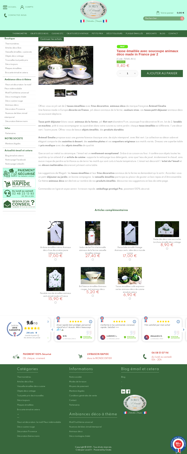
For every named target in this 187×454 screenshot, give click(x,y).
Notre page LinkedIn (14, 164)
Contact (173, 33)
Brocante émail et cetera (16, 73)
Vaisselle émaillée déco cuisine (31, 386)
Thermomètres (12, 44)
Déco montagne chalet (15, 97)
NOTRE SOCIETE (14, 139)
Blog (162, 33)
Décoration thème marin (16, 121)
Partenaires (10, 133)
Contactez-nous (17, 15)
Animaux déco (12, 105)
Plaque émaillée (134, 33)
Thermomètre (19, 33)
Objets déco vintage (77, 33)
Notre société (75, 377)
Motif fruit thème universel (17, 93)
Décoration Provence (15, 109)
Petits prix (97, 33)
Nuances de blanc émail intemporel (16, 115)
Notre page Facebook (15, 160)
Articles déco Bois (13, 48)
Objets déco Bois (39, 33)
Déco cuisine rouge (14, 101)
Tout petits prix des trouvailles (30, 396)
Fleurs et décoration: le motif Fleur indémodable (18, 87)
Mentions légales (13, 144)
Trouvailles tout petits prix (16, 60)
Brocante (151, 33)
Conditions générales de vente (83, 396)
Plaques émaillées (13, 68)
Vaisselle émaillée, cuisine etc (18, 52)
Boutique (10, 39)
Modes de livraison (77, 382)
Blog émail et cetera (14, 156)
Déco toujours (114, 33)
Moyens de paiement (79, 386)
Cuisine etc (57, 33)
